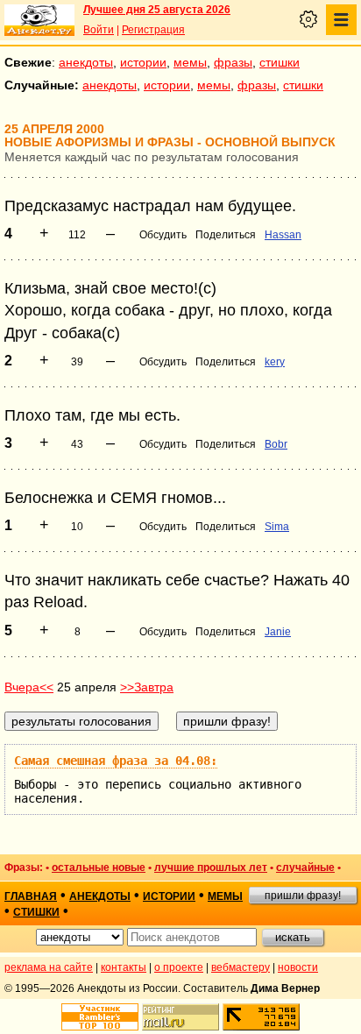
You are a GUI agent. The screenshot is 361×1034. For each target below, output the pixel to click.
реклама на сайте (48, 967)
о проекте (178, 967)
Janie (278, 632)
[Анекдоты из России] (39, 20)
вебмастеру (240, 967)
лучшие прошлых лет (210, 867)
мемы (190, 62)
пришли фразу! (303, 895)
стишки (279, 62)
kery (275, 362)
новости (298, 967)
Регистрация (153, 30)
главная (30, 896)
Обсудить (163, 235)
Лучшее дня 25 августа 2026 (156, 10)
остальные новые (98, 867)
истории (143, 62)
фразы (233, 62)
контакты (123, 967)
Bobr (276, 444)
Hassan (283, 235)
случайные (305, 867)
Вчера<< (28, 687)
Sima (277, 527)
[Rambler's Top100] (99, 1016)
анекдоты (86, 62)
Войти (98, 30)
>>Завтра (146, 687)
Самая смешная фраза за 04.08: (115, 761)
